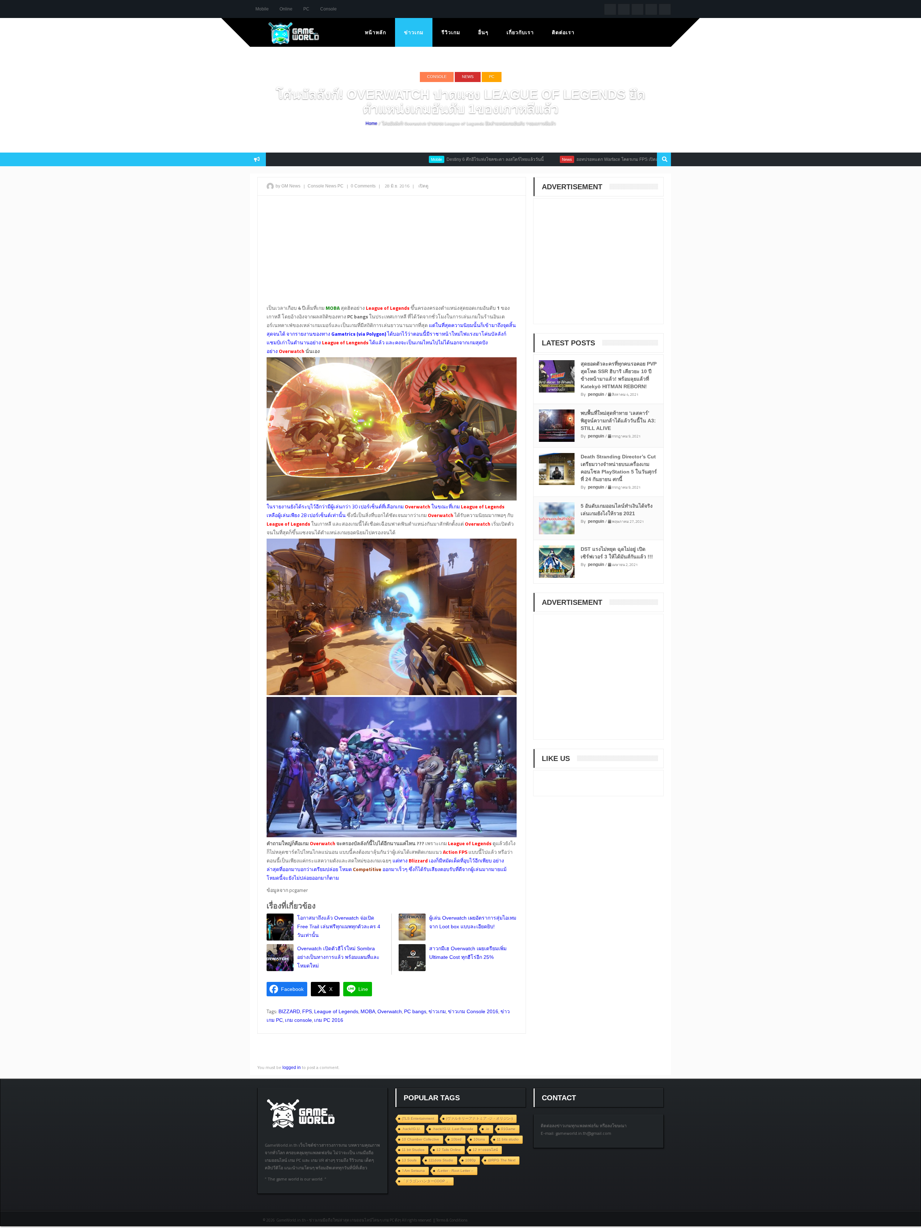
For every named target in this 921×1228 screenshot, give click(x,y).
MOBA (367, 1011)
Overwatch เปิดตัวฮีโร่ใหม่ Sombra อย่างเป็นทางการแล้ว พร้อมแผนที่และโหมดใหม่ (338, 957)
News (467, 76)
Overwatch (389, 1011)
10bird (456, 1139)
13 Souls (409, 1160)
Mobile (262, 9)
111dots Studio (440, 1160)
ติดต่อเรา (563, 32)
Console (328, 9)
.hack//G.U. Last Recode (452, 1129)
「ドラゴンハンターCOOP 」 (426, 1181)
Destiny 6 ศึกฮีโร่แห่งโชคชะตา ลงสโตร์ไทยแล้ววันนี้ (453, 159)
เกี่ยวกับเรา (520, 32)
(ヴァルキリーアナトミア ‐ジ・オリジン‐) (479, 1118)
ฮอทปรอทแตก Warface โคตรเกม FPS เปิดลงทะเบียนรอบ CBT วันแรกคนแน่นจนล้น (612, 159)
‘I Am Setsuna (413, 1171)
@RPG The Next (502, 1160)
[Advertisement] (392, 253)
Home (371, 123)
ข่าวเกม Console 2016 (473, 1011)
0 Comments (363, 186)
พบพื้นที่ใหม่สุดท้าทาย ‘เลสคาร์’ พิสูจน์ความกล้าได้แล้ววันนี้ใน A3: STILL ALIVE (618, 420)
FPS (307, 1011)
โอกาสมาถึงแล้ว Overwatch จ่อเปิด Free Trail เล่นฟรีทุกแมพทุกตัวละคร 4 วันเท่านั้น (338, 926)
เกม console (298, 1020)
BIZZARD (289, 1011)
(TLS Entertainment (418, 1118)
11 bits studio (508, 1139)
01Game (508, 1129)
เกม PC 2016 (328, 1020)
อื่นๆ (483, 32)
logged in (291, 1067)
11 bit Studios (413, 1150)
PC (306, 9)
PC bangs (415, 1011)
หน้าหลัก (375, 32)
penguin (596, 394)
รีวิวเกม (450, 32)
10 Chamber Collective (420, 1139)
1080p (470, 1160)
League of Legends (336, 1011)
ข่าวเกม (413, 32)
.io (487, 1129)
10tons (479, 1139)
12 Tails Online (448, 1150)
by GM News (288, 186)
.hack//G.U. (411, 1129)
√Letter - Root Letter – (455, 1171)
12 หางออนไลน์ (485, 1150)
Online (286, 9)
